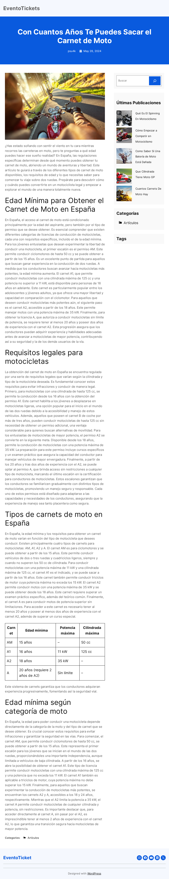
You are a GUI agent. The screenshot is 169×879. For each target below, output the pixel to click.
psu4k (72, 51)
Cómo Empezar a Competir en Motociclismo (146, 136)
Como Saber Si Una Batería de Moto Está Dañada (147, 157)
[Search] (155, 80)
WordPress (94, 873)
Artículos (33, 837)
